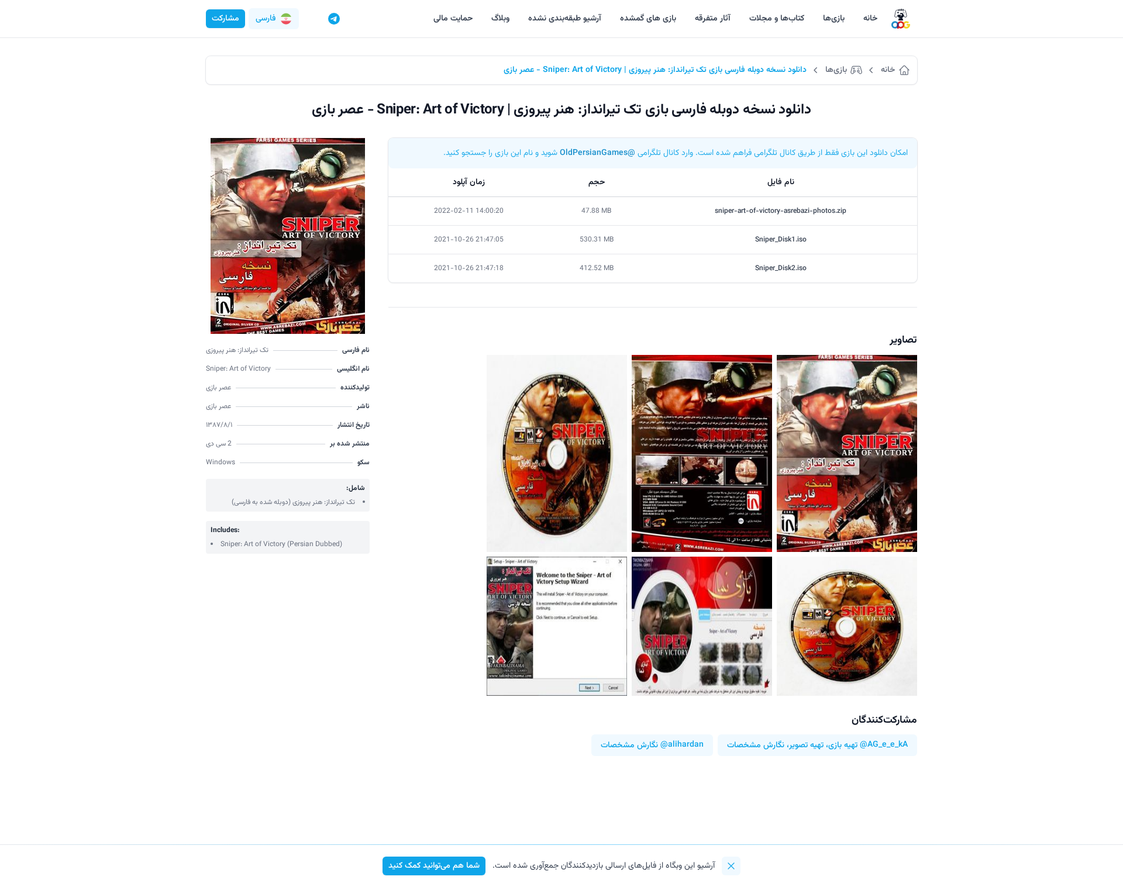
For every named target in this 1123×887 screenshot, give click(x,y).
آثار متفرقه (713, 18)
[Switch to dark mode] (311, 18)
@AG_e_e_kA (884, 745)
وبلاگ (500, 18)
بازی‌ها (834, 18)
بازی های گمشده (648, 18)
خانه (870, 18)
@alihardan (682, 745)
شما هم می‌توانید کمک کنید (434, 866)
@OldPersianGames (597, 153)
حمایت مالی (453, 18)
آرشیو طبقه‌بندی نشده (564, 18)
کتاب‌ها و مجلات (776, 18)
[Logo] (900, 19)
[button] (274, 18)
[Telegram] (334, 18)
